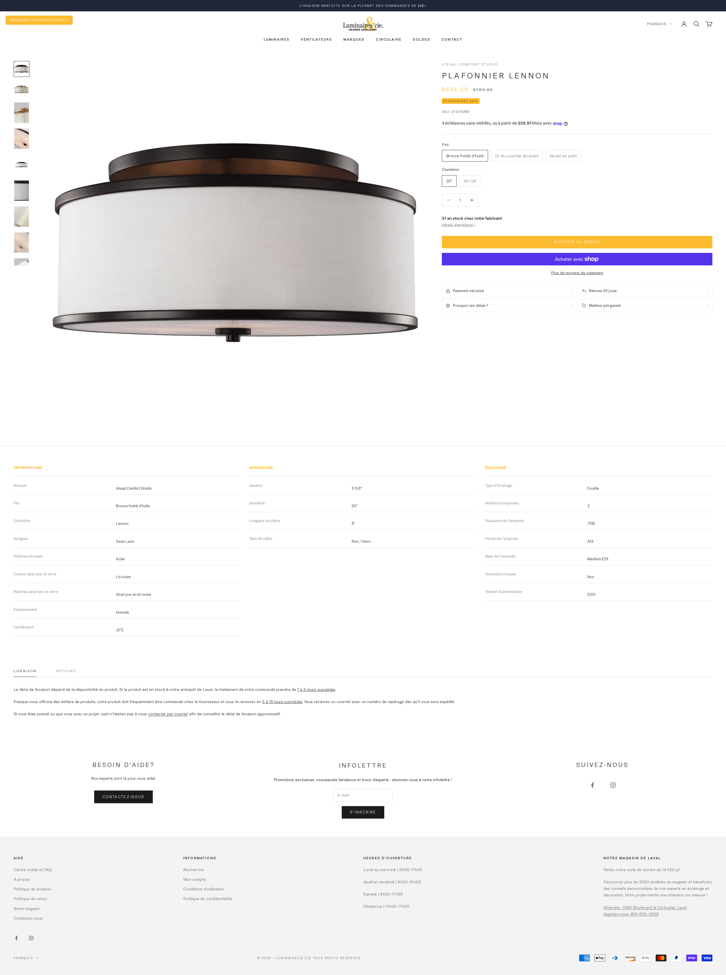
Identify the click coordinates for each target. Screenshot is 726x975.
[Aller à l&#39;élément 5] (21, 164)
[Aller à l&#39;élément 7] (21, 216)
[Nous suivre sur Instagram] (613, 785)
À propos (22, 879)
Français (656, 24)
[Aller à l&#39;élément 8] (21, 242)
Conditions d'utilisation (203, 888)
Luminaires (277, 39)
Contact (452, 39)
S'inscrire (363, 812)
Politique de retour (30, 898)
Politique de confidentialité (207, 898)
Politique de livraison (32, 888)
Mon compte (194, 879)
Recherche (193, 869)
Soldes (421, 39)
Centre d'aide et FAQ (33, 869)
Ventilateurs (316, 39)
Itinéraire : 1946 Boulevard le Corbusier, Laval (645, 907)
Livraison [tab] (25, 671)
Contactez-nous (123, 796)
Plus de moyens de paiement (577, 272)
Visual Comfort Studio (470, 64)
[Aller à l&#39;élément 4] (21, 139)
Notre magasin (27, 908)
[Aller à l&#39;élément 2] (21, 89)
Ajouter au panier (577, 242)
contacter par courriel (168, 713)
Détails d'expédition (459, 225)
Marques (353, 39)
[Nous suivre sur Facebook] (592, 785)
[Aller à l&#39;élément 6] (21, 191)
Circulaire (389, 39)
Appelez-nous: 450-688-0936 (631, 913)
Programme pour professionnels (39, 20)
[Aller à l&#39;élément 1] (21, 69)
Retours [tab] (66, 671)
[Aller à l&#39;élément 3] (21, 112)
